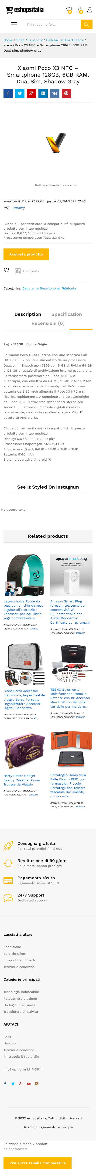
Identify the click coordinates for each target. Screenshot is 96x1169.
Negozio (9, 1043)
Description (27, 314)
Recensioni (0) (48, 323)
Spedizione (12, 947)
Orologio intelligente (19, 1005)
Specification (66, 314)
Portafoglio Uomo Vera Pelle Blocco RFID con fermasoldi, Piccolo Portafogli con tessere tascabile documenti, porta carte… (68, 785)
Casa (7, 1037)
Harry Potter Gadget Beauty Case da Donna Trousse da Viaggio (21, 780)
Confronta (31, 271)
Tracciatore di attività (20, 1011)
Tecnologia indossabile (21, 992)
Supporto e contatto (19, 960)
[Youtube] (29, 1084)
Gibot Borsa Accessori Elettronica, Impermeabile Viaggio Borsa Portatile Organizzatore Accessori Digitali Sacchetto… (24, 699)
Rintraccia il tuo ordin (21, 1056)
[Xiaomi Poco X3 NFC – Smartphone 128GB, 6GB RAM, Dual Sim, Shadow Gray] (8, 93)
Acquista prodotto (26, 254)
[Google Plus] (21, 1084)
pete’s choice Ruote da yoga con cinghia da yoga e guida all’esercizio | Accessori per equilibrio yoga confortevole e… (23, 609)
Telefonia (69, 288)
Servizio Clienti (15, 953)
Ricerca (87, 24)
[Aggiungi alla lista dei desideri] (6, 270)
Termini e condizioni (19, 967)
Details (17, 208)
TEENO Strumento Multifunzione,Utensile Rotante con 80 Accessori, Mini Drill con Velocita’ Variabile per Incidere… (71, 698)
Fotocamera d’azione (20, 998)
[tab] (28, 316)
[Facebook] (5, 1084)
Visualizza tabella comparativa (37, 1163)
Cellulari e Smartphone (41, 288)
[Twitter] (13, 1084)
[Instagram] (37, 1084)
